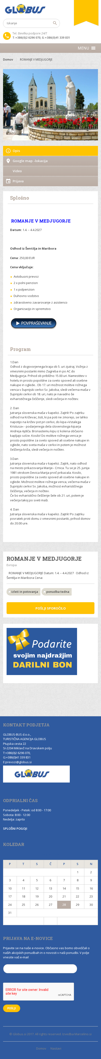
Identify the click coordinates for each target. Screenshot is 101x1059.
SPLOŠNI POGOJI (15, 828)
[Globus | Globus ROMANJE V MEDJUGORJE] (50, 9)
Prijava (18, 181)
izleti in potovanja (24, 591)
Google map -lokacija (30, 161)
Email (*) (9, 962)
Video (17, 171)
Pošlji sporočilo (50, 608)
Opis (16, 150)
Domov (8, 60)
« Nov (23, 921)
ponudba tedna (57, 591)
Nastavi (55, 1048)
